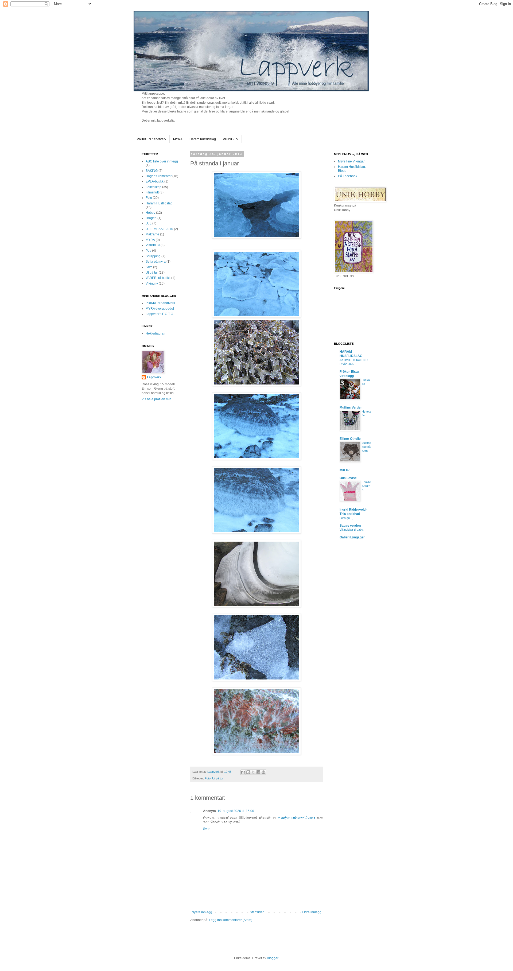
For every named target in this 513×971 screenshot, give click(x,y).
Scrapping (153, 256)
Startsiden (257, 912)
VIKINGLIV (230, 139)
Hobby (150, 213)
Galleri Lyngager (352, 537)
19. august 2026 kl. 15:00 (235, 811)
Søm (149, 267)
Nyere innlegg (202, 912)
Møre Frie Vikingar (351, 161)
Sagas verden (350, 525)
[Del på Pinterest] (263, 772)
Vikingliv (152, 283)
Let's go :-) (346, 517)
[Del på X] (253, 772)
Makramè (152, 234)
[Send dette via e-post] (243, 772)
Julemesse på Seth (366, 446)
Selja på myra (156, 261)
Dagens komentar (159, 176)
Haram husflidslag (202, 139)
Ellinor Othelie (350, 439)
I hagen (151, 218)
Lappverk (154, 377)
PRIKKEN (153, 245)
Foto (208, 778)
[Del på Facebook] (258, 772)
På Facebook (347, 176)
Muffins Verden (351, 407)
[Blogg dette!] (248, 772)
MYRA (177, 139)
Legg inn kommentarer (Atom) (230, 920)
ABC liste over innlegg (162, 161)
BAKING (152, 171)
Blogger (272, 958)
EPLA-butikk (155, 181)
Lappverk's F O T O (159, 314)
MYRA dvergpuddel (160, 308)
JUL (148, 223)
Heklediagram (156, 333)
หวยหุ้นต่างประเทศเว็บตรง (296, 817)
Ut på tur (217, 778)
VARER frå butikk (158, 278)
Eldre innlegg (311, 912)
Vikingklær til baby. (352, 529)
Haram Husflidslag (159, 203)
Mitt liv (344, 470)
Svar (206, 829)
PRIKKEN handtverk (151, 139)
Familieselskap (366, 486)
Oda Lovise (348, 478)
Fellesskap (153, 187)
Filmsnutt (152, 192)
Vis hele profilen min (156, 399)
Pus (148, 251)
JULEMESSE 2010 (159, 229)
